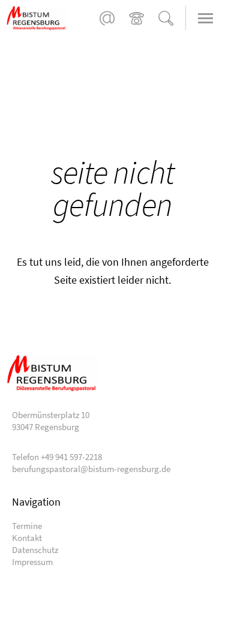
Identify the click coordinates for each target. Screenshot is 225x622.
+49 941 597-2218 (136, 18)
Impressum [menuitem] (32, 561)
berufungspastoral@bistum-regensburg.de (107, 18)
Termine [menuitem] (27, 525)
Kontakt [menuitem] (27, 537)
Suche (165, 18)
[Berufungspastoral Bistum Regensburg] (51, 18)
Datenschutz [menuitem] (35, 549)
